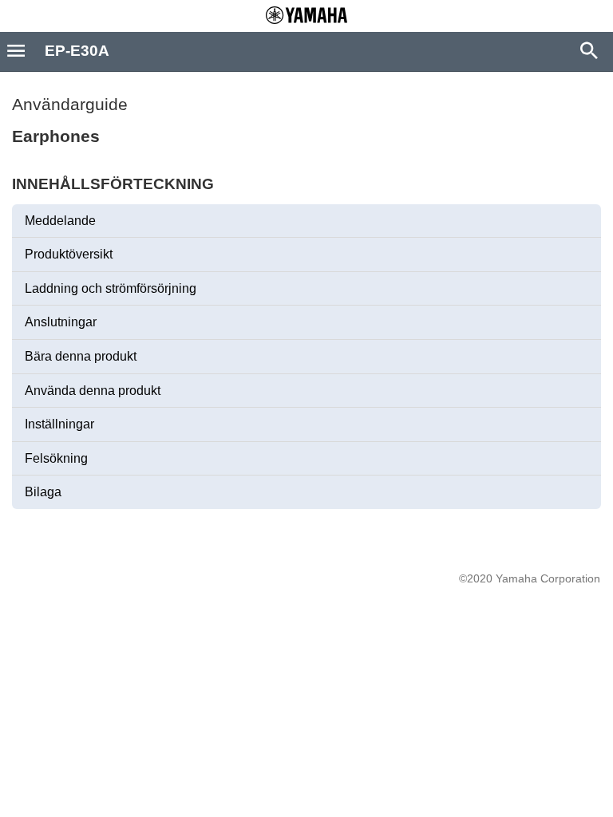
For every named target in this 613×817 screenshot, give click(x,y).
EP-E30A (77, 50)
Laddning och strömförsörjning (110, 288)
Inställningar (59, 424)
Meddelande (60, 220)
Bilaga (43, 492)
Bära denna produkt (80, 356)
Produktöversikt (69, 254)
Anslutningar (61, 322)
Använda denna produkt (92, 390)
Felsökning (56, 458)
